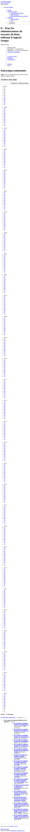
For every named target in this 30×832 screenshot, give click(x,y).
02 (4, 110)
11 (4, 103)
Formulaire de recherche (17, 13)
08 (4, 98)
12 (4, 104)
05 (4, 114)
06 (4, 116)
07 (4, 97)
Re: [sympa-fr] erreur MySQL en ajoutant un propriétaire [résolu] (20, 798)
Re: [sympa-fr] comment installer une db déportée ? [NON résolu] (21, 804)
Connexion (11, 23)
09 (4, 100)
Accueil (9, 10)
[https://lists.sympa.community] (5, 3)
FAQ (12, 20)
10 (4, 101)
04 (4, 113)
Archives (9, 64)
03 (4, 111)
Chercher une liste (12, 11)
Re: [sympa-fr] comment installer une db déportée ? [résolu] (21, 750)
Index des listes (15, 14)
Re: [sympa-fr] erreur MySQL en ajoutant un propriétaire (20, 792)
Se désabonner (11, 59)
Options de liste (11, 47)
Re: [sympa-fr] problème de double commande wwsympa (21, 762)
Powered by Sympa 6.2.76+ (17, 830)
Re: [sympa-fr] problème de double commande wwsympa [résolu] (21, 780)
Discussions (12, 717)
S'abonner (10, 58)
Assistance (10, 17)
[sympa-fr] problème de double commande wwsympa (20, 756)
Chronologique (5, 717)
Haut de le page (5, 829)
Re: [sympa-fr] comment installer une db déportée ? (21, 724)
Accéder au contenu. (6, 1)
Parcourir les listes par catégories (19, 16)
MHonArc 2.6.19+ (14, 826)
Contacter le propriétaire (13, 52)
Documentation (15, 19)
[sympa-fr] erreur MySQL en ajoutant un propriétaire (21, 786)
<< (16, 717)
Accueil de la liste (12, 56)
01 (4, 108)
